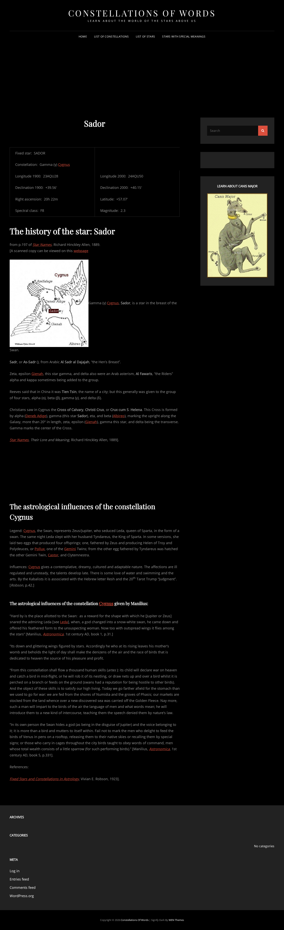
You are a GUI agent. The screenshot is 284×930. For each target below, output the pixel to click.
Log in (15, 871)
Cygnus (64, 164)
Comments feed (23, 887)
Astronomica (53, 634)
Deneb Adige (36, 415)
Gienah (37, 373)
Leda (64, 622)
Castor (53, 555)
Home (83, 36)
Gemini (70, 548)
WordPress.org (22, 895)
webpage (81, 250)
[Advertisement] (142, 71)
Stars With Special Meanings (183, 36)
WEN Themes (176, 920)
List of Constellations (111, 36)
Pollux (40, 548)
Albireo (119, 415)
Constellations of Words (142, 13)
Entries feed (19, 879)
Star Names (42, 244)
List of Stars (145, 36)
